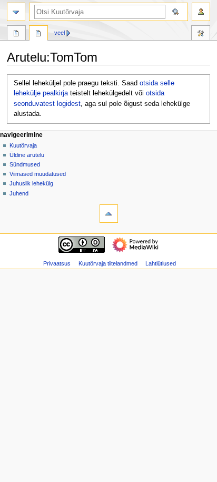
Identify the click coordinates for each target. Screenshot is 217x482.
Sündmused (24, 164)
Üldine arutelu (26, 155)
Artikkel (16, 34)
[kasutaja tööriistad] (201, 12)
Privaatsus (57, 263)
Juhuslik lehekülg (31, 183)
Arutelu (38, 34)
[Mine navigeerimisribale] (16, 12)
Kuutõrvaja (23, 145)
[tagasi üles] (109, 213)
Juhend (18, 193)
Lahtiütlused (160, 263)
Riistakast (201, 34)
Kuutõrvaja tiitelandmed (107, 263)
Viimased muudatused (37, 174)
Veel (59, 32)
